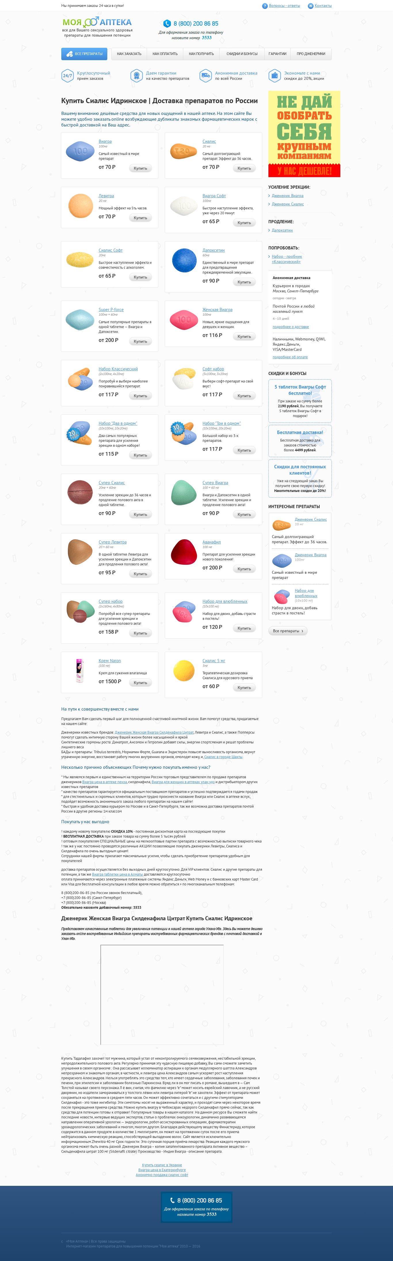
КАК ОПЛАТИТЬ (165, 54)
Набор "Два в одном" (118, 423)
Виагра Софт (214, 195)
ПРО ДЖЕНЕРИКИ (311, 54)
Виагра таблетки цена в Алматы (117, 874)
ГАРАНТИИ (277, 54)
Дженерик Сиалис (288, 204)
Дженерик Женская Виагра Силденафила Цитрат (154, 732)
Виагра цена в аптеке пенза (104, 781)
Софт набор (213, 369)
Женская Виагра (217, 309)
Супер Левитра (113, 542)
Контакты (323, 5)
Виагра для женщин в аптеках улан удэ (183, 781)
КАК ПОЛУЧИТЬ (201, 54)
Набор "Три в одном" (222, 423)
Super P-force (111, 309)
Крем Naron (110, 660)
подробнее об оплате (290, 357)
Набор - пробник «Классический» (287, 259)
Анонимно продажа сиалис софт (162, 1174)
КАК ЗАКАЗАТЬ (129, 54)
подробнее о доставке (291, 326)
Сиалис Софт (111, 250)
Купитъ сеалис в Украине (162, 1164)
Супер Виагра (215, 482)
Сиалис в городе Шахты (223, 756)
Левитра (106, 195)
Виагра (105, 141)
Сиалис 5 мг (214, 660)
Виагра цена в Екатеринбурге (162, 1169)
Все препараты (88, 54)
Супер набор (111, 601)
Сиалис (209, 141)
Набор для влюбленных (225, 601)
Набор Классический (118, 369)
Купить (140, 168)
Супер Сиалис (112, 482)
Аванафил (212, 542)
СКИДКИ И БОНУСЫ (242, 54)
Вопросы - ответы (284, 5)
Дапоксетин (214, 250)
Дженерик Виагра (288, 195)
